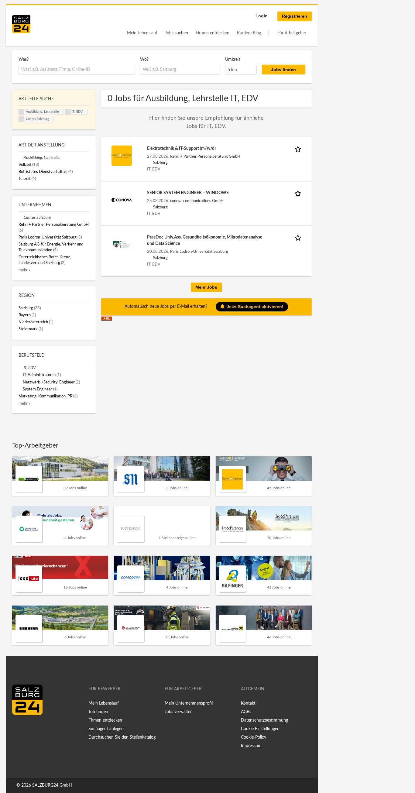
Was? (24, 59)
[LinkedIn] (28, 727)
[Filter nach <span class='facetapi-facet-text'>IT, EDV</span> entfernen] (67, 112)
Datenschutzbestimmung (264, 720)
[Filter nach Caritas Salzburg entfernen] (21, 217)
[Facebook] (19, 727)
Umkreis (232, 59)
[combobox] (77, 70)
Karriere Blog (249, 33)
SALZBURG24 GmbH (52, 785)
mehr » (24, 270)
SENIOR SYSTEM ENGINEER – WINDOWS (188, 193)
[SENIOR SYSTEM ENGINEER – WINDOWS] (121, 200)
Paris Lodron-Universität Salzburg (199, 251)
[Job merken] (299, 149)
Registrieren (294, 16)
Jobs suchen (176, 33)
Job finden (98, 712)
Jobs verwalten (179, 712)
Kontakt (248, 703)
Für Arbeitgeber (291, 33)
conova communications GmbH (197, 201)
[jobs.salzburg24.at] (21, 24)
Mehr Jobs (206, 287)
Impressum (251, 746)
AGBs (246, 712)
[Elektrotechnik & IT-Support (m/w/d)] (121, 155)
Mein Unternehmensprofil (189, 703)
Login (262, 15)
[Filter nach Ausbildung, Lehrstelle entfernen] (21, 158)
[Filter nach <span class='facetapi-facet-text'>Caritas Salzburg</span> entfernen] (21, 119)
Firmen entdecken (212, 33)
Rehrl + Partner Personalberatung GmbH (205, 156)
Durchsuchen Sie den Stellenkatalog (122, 737)
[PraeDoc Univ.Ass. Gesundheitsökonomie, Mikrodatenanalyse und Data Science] (121, 244)
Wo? (144, 59)
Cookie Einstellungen (260, 729)
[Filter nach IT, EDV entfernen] (21, 368)
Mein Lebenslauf (142, 33)
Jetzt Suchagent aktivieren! (255, 306)
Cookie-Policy (253, 737)
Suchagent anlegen (106, 729)
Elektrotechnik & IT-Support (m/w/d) (181, 148)
